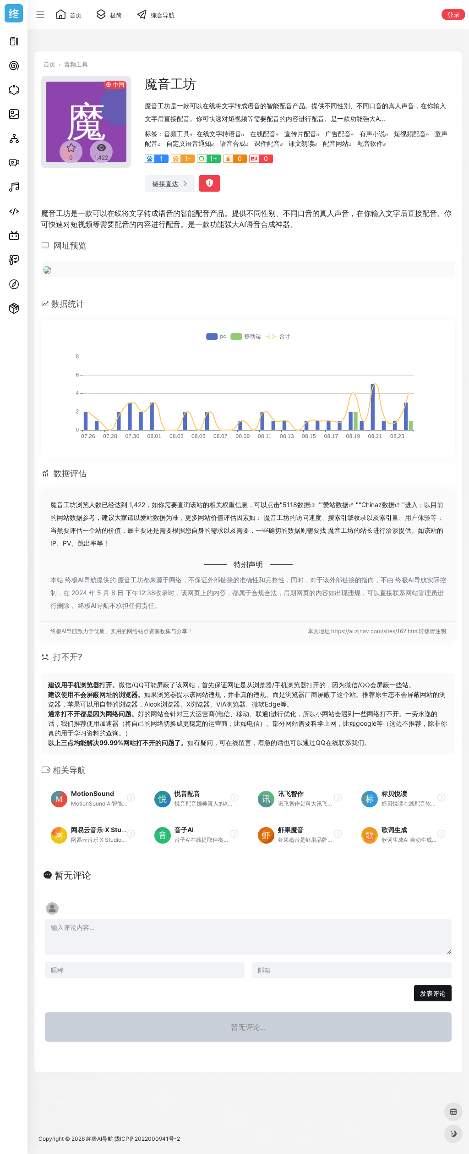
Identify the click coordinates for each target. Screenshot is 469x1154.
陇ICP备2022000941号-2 (147, 1138)
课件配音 (267, 143)
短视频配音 (410, 134)
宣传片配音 (300, 134)
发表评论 (433, 993)
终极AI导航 (99, 1138)
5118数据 (296, 504)
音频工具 (76, 64)
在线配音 (263, 134)
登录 (453, 14)
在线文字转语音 (218, 134)
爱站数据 (336, 504)
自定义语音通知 (188, 143)
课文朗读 (301, 143)
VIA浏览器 (230, 704)
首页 (49, 64)
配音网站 (336, 143)
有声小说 (372, 134)
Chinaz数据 (378, 504)
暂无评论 (73, 875)
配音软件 (370, 143)
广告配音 (338, 134)
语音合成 (232, 143)
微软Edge (266, 704)
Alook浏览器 (162, 704)
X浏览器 (198, 704)
